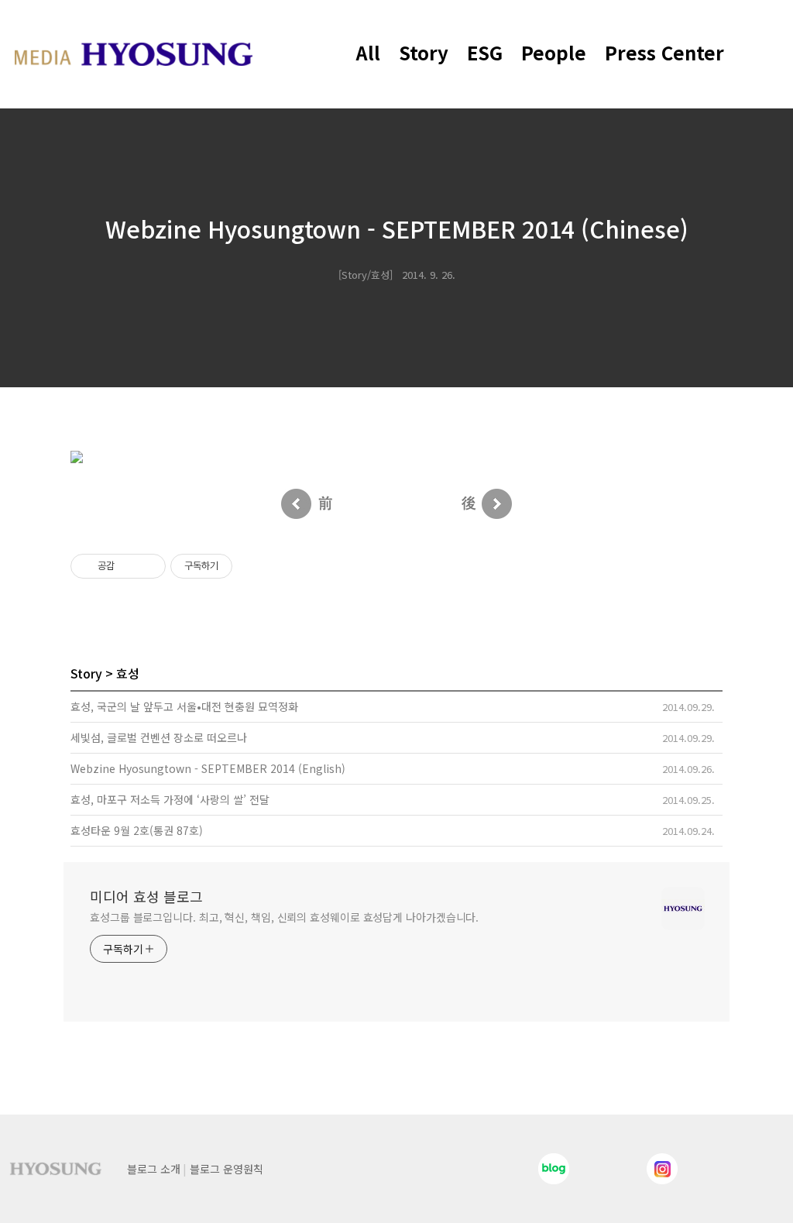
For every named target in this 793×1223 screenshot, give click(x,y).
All (368, 52)
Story (423, 52)
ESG (485, 52)
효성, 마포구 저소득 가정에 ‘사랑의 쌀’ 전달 (169, 799)
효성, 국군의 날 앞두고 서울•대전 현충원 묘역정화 (184, 706)
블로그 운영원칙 (226, 1169)
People (553, 52)
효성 (127, 673)
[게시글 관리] (148, 566)
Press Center (664, 52)
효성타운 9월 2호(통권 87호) (136, 830)
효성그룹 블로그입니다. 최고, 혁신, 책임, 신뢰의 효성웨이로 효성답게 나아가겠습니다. (284, 917)
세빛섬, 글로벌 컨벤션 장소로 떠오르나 (158, 737)
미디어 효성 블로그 (146, 896)
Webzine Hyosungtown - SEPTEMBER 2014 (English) (207, 768)
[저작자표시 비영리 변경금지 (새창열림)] (253, 566)
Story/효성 (366, 274)
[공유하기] (129, 566)
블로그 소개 (153, 1169)
